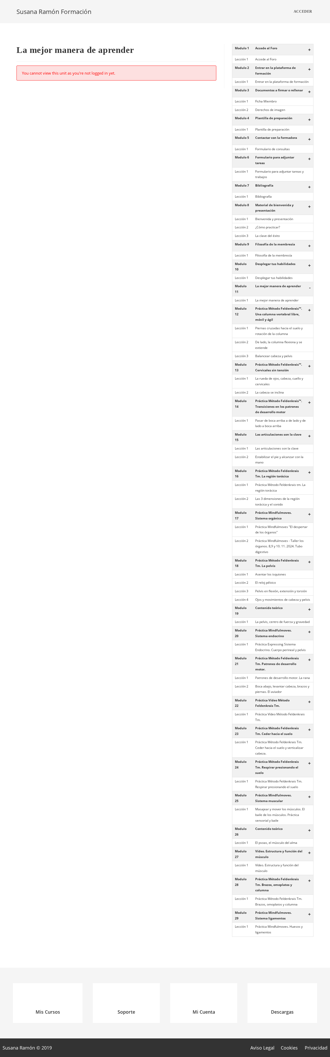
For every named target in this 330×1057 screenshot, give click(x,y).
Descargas (282, 1012)
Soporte (126, 1012)
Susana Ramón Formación (54, 11)
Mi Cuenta (204, 1012)
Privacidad (316, 1048)
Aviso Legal (262, 1048)
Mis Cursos (48, 1012)
